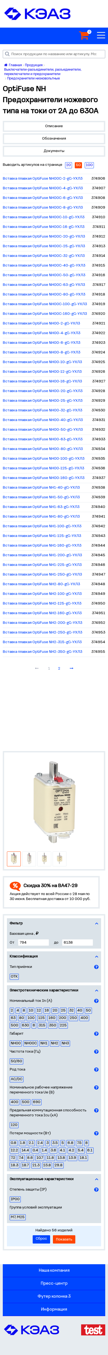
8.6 (30, 1158)
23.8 (47, 1165)
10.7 (40, 1158)
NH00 (16, 1043)
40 (79, 1010)
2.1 (31, 1143)
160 (51, 1018)
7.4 (21, 1158)
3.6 (53, 1150)
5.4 (81, 1150)
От (12, 943)
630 (25, 1025)
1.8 (22, 1143)
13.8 (61, 1158)
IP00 (15, 1199)
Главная (15, 65)
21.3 (36, 1165)
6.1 (89, 1150)
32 (71, 1010)
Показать (64, 1239)
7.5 (79, 1143)
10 (31, 1010)
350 (52, 1025)
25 (63, 1010)
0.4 (35, 1150)
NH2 (54, 1043)
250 (73, 1018)
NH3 (65, 1043)
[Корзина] (84, 36)
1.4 (44, 1150)
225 (63, 1025)
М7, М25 (18, 1217)
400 (84, 1018)
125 (41, 1018)
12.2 (14, 1150)
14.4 (25, 1150)
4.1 (62, 1150)
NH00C (30, 1043)
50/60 (16, 1061)
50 (88, 1010)
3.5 (55, 1143)
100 (31, 1018)
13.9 (72, 1158)
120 (14, 1125)
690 (36, 1102)
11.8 (50, 1158)
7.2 (13, 1158)
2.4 (40, 1143)
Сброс (41, 1239)
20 (55, 1010)
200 (62, 1018)
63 (13, 1018)
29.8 (59, 1165)
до (56, 943)
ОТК (14, 977)
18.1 (83, 1158)
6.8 (70, 1143)
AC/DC (16, 1079)
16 (47, 1010)
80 (21, 1018)
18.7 (25, 1165)
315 (42, 1025)
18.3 (14, 1165)
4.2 (71, 1150)
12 (39, 1010)
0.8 (13, 1143)
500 (14, 1025)
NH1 (43, 1043)
